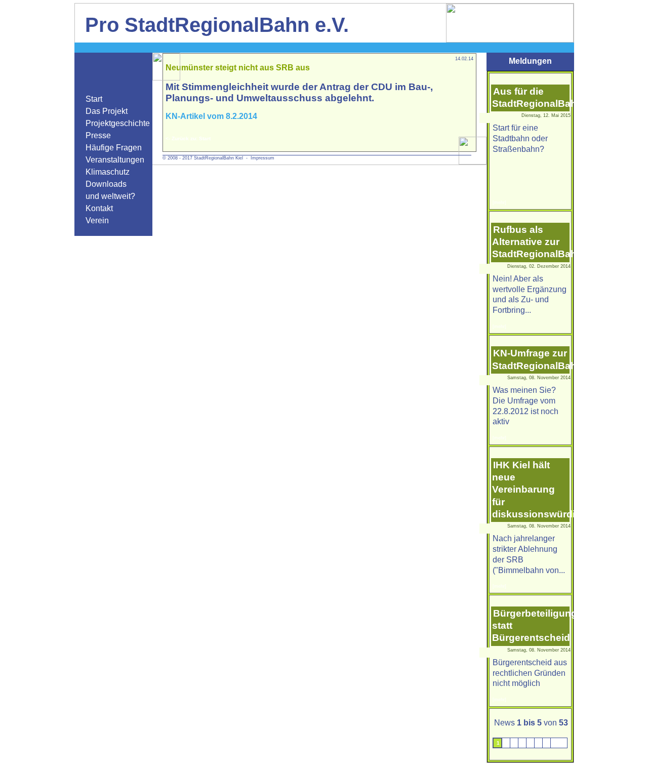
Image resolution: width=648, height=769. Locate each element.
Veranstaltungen (115, 159)
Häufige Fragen (114, 147)
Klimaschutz (108, 172)
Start (94, 99)
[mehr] (499, 202)
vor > (559, 743)
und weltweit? (110, 196)
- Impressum (258, 157)
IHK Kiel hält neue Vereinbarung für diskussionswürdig (536, 489)
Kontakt (99, 208)
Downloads (106, 184)
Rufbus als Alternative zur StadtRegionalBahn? (540, 242)
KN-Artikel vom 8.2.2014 (211, 116)
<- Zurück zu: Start (188, 138)
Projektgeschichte (118, 123)
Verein (97, 220)
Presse (98, 135)
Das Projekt (107, 111)
